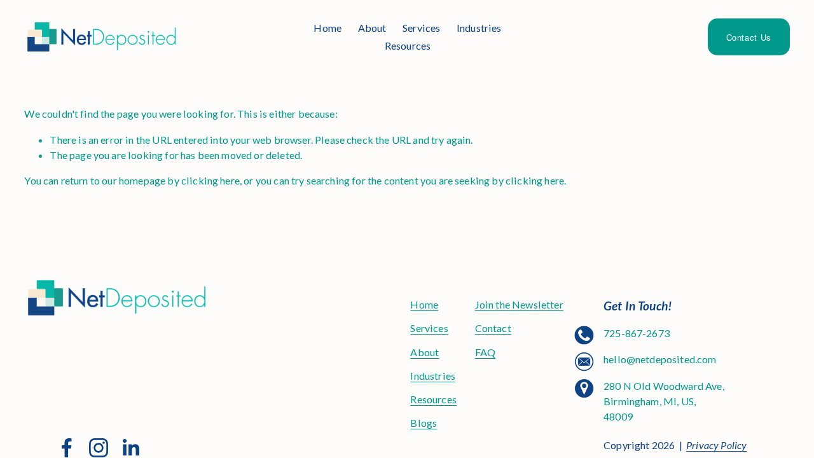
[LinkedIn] (130, 448)
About (372, 28)
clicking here (210, 180)
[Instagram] (98, 448)
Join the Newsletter (519, 304)
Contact (493, 328)
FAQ (485, 352)
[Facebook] (67, 448)
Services (421, 28)
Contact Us (749, 37)
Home (327, 28)
